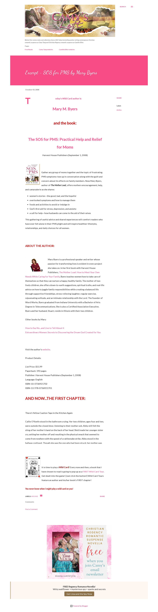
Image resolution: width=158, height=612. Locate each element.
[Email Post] (41, 496)
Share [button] (119, 98)
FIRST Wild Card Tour (93, 471)
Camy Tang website (46, 49)
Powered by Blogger (80, 606)
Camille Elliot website (67, 49)
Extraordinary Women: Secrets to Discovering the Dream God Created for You (63, 332)
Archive (119, 110)
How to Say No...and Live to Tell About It (44, 328)
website (46, 349)
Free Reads (29, 49)
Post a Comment (31, 509)
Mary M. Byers (65, 108)
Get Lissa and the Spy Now (79, 594)
